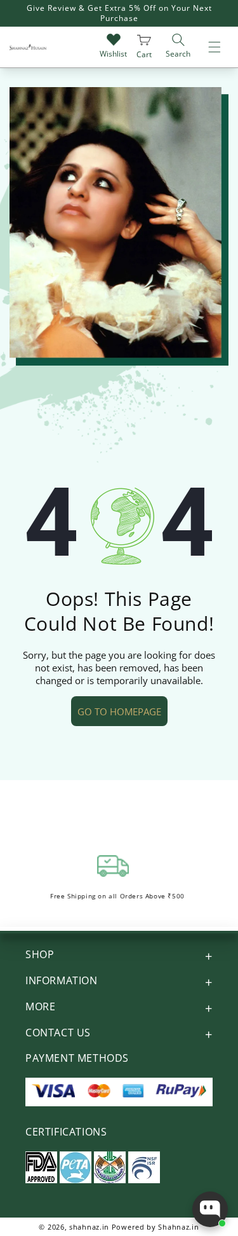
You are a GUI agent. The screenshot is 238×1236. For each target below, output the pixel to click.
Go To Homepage (119, 711)
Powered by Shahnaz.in (155, 1227)
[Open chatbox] (210, 1209)
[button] (214, 47)
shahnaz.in (89, 1227)
